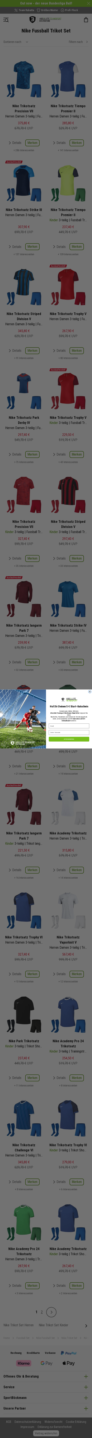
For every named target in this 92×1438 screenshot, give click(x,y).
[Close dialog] (89, 691)
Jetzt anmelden (69, 739)
